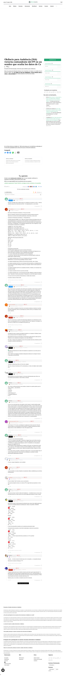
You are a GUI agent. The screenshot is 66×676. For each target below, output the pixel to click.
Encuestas (21, 6)
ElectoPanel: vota (53, 59)
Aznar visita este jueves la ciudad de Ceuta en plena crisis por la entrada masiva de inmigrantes (54, 119)
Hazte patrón (51, 669)
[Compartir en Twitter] (5, 152)
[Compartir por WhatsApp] (13, 152)
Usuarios (46, 6)
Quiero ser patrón (7, 663)
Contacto (52, 6)
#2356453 (37, 504)
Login (61, 2)
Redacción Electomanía (13, 350)
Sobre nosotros (36, 657)
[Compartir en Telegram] (10, 152)
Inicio (10, 6)
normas (12, 178)
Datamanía (21, 659)
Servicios (40, 6)
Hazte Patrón (18, 183)
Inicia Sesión (6, 665)
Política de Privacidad (38, 659)
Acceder (40, 186)
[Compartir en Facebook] (8, 152)
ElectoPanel (34, 6)
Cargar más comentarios (23, 583)
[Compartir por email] (18, 152)
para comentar (17, 178)
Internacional (27, 6)
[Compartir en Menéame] (16, 152)
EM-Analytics (21, 657)
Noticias (14, 6)
